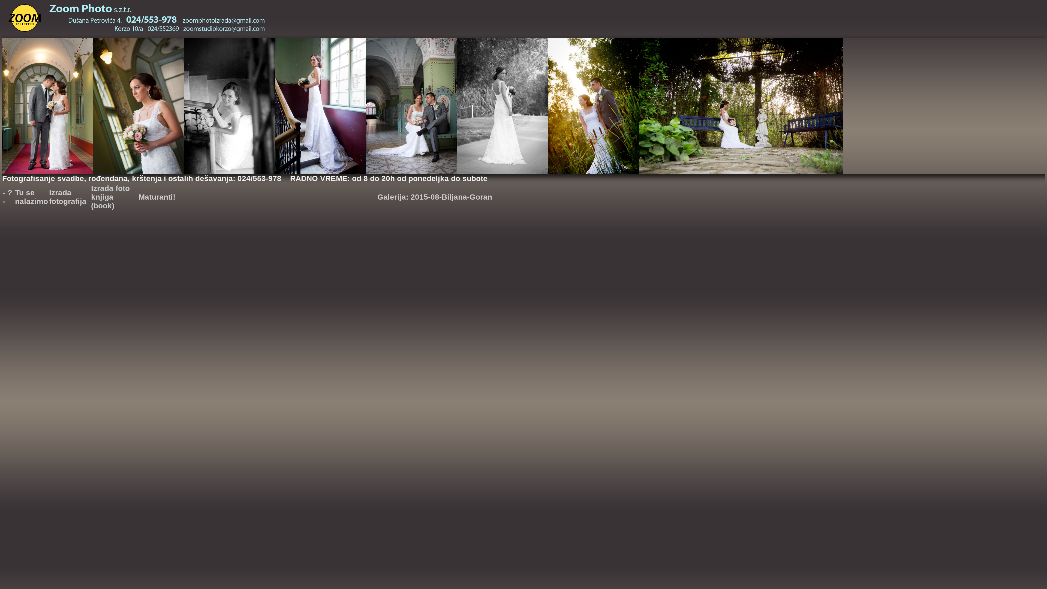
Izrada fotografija (67, 197)
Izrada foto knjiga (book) (110, 197)
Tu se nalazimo (31, 197)
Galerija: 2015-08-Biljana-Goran (434, 197)
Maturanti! (157, 197)
